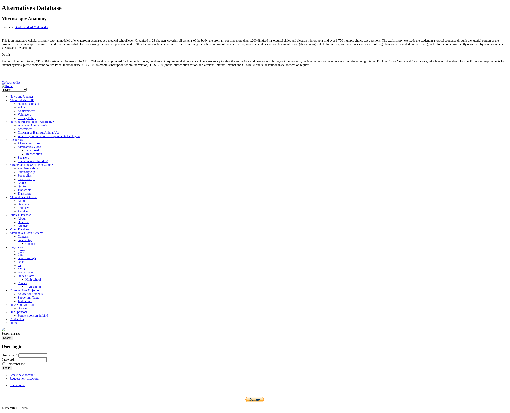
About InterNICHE (22, 100)
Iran (20, 254)
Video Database (19, 229)
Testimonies (25, 301)
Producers (24, 207)
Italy (20, 265)
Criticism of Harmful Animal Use (38, 132)
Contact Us (17, 319)
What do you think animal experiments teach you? (49, 136)
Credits (22, 182)
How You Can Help (22, 304)
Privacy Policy (27, 118)
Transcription (34, 154)
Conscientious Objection (25, 290)
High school (33, 279)
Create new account (22, 375)
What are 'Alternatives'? (32, 125)
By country (25, 240)
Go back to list (11, 82)
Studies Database (20, 215)
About (22, 200)
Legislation (17, 247)
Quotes (22, 186)
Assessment (25, 129)
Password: (9, 359)
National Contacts (29, 103)
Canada (30, 243)
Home (13, 322)
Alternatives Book (29, 143)
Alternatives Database (23, 197)
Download (32, 150)
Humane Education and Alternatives (32, 121)
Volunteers (24, 114)
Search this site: (12, 333)
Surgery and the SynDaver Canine (31, 164)
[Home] (7, 86)
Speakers (23, 157)
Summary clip (26, 172)
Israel (21, 261)
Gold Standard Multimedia (31, 27)
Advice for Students (30, 294)
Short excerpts (26, 179)
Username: (10, 355)
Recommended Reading (33, 161)
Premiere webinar (29, 168)
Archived (23, 211)
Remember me (15, 364)
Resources (16, 139)
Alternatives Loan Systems (26, 233)
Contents (23, 236)
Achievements (26, 111)
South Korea (25, 272)
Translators (24, 193)
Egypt (21, 251)
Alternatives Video (29, 146)
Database (23, 204)
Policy (22, 107)
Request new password (24, 378)
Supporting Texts (28, 297)
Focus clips (25, 175)
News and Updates (21, 96)
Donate (22, 308)
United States (26, 276)
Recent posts (18, 385)
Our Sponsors (18, 312)
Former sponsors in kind (33, 315)
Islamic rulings (27, 258)
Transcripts (24, 190)
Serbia (22, 268)
